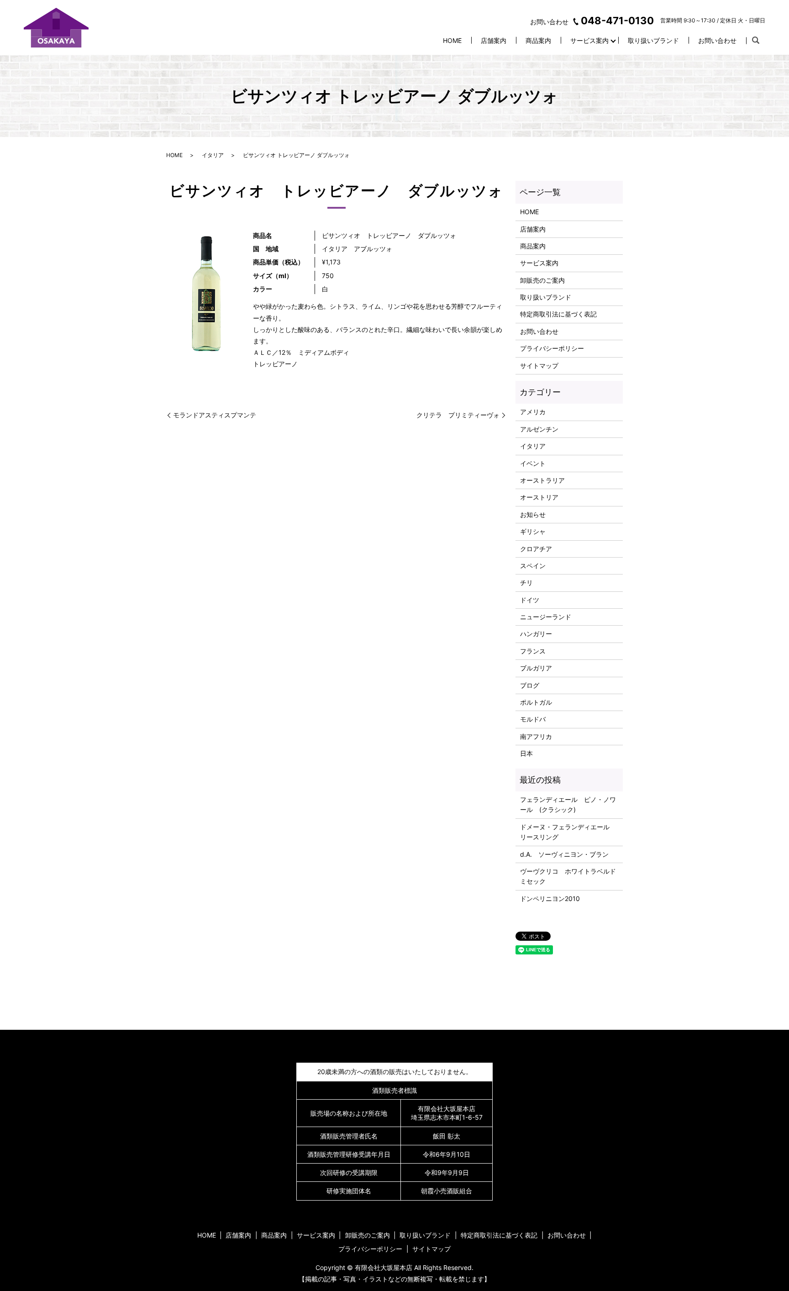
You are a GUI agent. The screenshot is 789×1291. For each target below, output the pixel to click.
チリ (526, 582)
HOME (452, 40)
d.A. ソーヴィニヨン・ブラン (564, 854)
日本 (526, 753)
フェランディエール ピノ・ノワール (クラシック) (568, 804)
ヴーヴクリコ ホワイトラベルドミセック (568, 876)
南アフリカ (536, 736)
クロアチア (536, 549)
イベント (533, 463)
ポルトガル (536, 702)
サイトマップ (539, 365)
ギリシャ (533, 531)
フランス (533, 651)
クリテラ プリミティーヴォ (458, 415)
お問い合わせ (717, 40)
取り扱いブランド (653, 40)
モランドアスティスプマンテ (214, 415)
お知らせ (533, 514)
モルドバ (533, 719)
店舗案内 (493, 40)
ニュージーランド (545, 617)
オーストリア (539, 497)
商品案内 (538, 40)
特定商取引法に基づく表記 (558, 314)
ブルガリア (536, 668)
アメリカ (533, 412)
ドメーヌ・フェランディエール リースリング (568, 832)
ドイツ (529, 600)
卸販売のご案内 (542, 280)
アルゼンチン (539, 429)
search (755, 40)
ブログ (529, 685)
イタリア (213, 155)
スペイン (533, 565)
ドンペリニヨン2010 (550, 898)
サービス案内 (589, 40)
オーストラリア (542, 480)
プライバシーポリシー (552, 348)
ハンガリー (536, 634)
